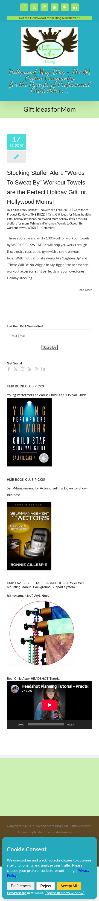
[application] (49, 705)
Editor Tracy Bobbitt (24, 210)
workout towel (16, 228)
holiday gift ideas (25, 219)
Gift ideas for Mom (67, 214)
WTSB (31, 228)
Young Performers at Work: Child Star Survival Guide (47, 395)
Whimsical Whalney (43, 223)
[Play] (13, 724)
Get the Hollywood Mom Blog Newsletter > (49, 18)
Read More (85, 290)
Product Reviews (18, 214)
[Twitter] (15, 369)
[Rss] (29, 369)
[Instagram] (22, 369)
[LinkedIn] (43, 369)
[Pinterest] (36, 369)
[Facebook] (9, 369)
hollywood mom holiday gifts (56, 219)
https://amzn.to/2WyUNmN (28, 596)
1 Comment (47, 228)
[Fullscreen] (86, 724)
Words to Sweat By (69, 223)
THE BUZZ (37, 214)
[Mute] (78, 724)
